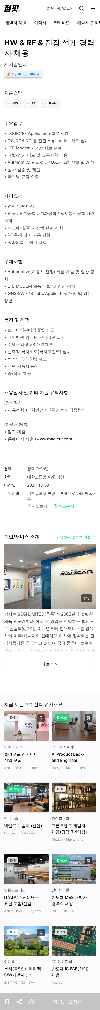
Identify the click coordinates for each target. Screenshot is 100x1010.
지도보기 (39, 506)
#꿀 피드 (62, 22)
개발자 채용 (16, 22)
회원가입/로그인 (60, 8)
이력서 (40, 22)
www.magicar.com (54, 438)
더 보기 (47, 663)
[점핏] (12, 8)
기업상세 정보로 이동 (73, 537)
